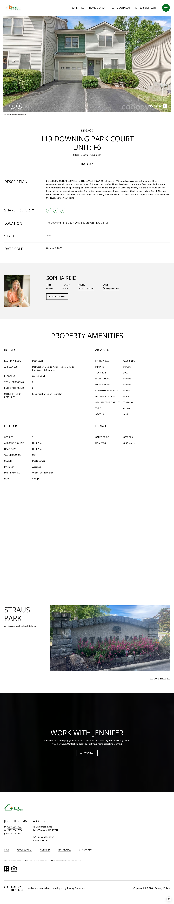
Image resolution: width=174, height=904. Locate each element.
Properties (77, 7)
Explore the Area (160, 678)
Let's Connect (86, 850)
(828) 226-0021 (147, 7)
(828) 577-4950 (86, 288)
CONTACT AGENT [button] (57, 296)
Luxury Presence (76, 888)
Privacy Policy (162, 888)
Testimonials (64, 850)
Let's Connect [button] (87, 753)
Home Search (97, 7)
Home (6, 850)
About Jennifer (24, 850)
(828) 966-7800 (15, 830)
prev (12, 106)
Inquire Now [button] (87, 164)
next (19, 106)
